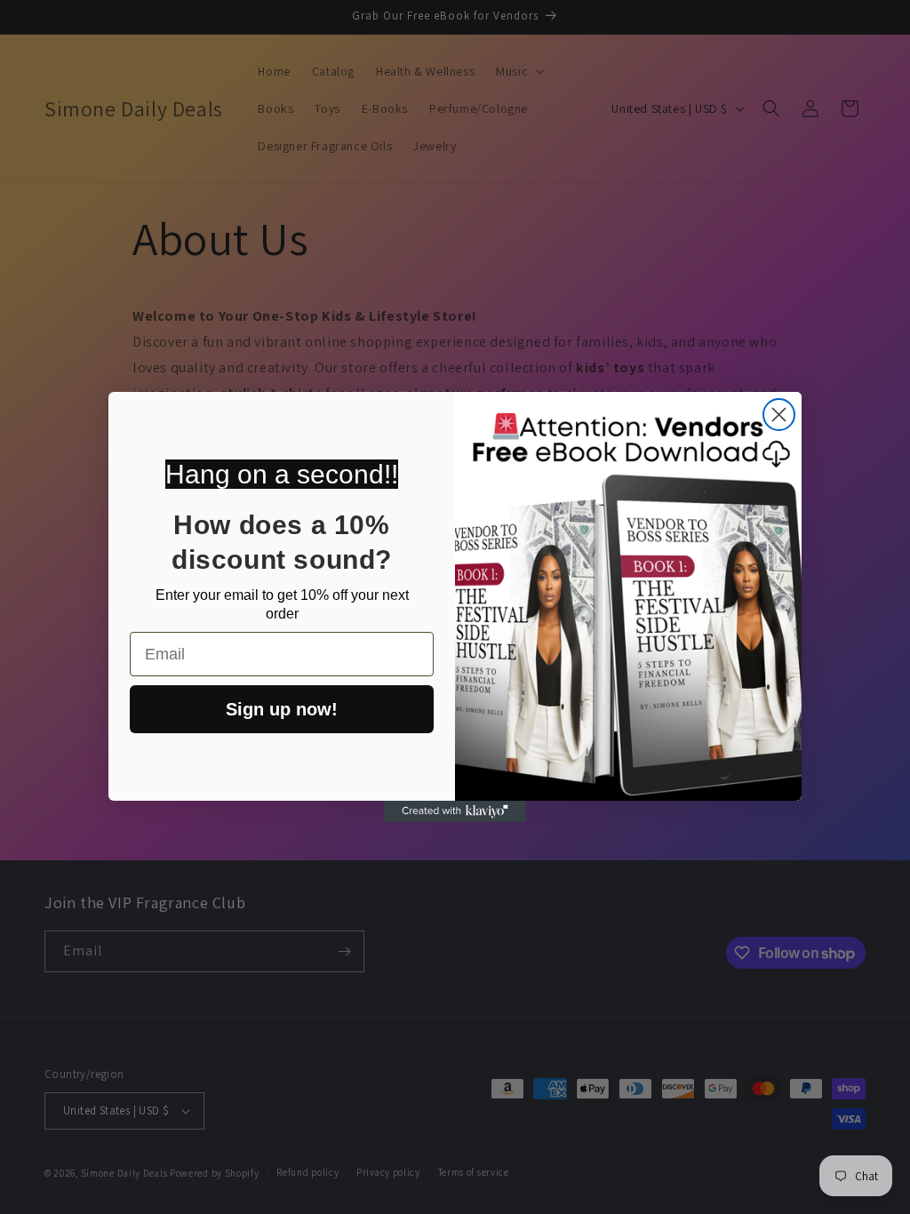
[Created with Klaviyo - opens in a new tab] (455, 811)
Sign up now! (282, 709)
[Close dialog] (778, 414)
